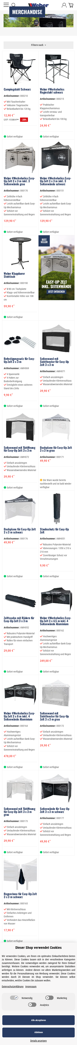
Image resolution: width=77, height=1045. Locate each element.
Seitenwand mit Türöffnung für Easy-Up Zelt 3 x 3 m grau (19, 811)
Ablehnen (38, 1032)
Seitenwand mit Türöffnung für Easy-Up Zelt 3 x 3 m (19, 449)
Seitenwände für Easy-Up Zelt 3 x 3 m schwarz (54, 810)
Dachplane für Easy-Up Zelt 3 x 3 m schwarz (20, 531)
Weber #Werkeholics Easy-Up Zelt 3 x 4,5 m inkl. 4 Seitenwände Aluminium (55, 620)
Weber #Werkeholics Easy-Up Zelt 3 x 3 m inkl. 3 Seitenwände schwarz (55, 181)
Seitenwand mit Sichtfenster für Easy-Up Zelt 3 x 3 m (54, 361)
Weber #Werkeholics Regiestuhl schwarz (52, 91)
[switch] (14, 998)
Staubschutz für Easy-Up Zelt (54, 531)
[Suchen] (13, 5)
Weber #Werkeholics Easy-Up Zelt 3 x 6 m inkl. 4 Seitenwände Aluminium (19, 716)
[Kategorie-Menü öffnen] (6, 4)
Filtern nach (37, 45)
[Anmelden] (64, 5)
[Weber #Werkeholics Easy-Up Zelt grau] (56, 277)
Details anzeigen (38, 1040)
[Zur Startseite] (38, 5)
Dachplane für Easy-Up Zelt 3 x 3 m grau (56, 449)
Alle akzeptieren (38, 1020)
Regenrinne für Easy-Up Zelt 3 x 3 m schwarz (20, 895)
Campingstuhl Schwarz (17, 89)
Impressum (31, 986)
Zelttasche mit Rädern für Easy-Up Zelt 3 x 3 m (19, 619)
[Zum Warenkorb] (70, 5)
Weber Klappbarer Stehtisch (14, 275)
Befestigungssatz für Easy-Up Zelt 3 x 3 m (19, 360)
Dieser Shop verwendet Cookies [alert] (38, 947)
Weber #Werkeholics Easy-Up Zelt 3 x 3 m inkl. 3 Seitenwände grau (19, 181)
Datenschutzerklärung (12, 986)
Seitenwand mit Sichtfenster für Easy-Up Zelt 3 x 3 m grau (54, 716)
